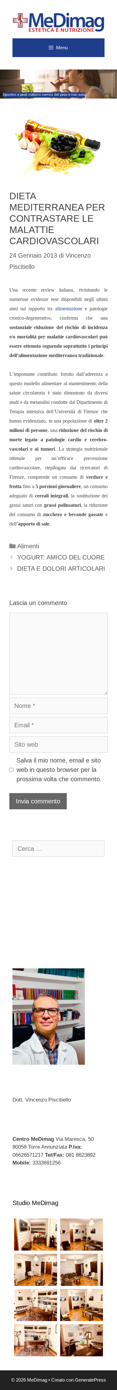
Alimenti (28, 546)
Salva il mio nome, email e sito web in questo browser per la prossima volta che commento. (59, 769)
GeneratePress (90, 1380)
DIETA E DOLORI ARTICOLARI (61, 568)
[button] (58, 84)
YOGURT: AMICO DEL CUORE (61, 557)
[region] (58, 84)
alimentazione (68, 308)
